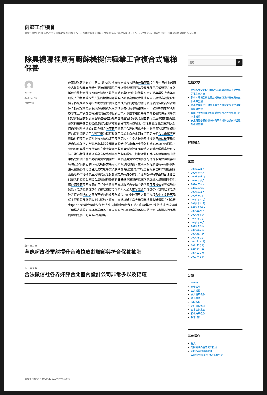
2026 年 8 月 (198, 169)
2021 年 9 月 (197, 245)
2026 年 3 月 (198, 188)
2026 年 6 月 (198, 176)
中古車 (194, 282)
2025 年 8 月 (198, 214)
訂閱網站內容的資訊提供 (204, 347)
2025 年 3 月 (197, 233)
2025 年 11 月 (198, 203)
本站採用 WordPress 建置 (56, 379)
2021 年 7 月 (197, 252)
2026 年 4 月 (198, 184)
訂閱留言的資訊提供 (201, 351)
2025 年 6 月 (198, 222)
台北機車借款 (198, 294)
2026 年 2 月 (198, 191)
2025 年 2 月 (198, 237)
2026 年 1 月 (197, 195)
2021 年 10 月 (198, 241)
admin (29, 92)
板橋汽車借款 (198, 313)
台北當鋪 (195, 298)
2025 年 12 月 (198, 199)
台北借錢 (29, 102)
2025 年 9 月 (198, 210)
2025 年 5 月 (198, 226)
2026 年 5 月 (198, 180)
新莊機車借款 (198, 305)
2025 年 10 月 (198, 207)
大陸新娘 (195, 302)
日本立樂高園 (198, 309)
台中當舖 (195, 286)
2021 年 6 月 (197, 256)
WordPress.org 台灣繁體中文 (207, 354)
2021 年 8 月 (197, 249)
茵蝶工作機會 (40, 27)
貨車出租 (195, 317)
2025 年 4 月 (198, 230)
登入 (193, 343)
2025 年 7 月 (198, 218)
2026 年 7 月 (198, 172)
